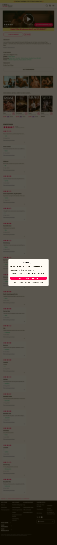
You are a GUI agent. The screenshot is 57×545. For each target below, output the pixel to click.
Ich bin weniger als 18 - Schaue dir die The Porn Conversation (28, 282)
